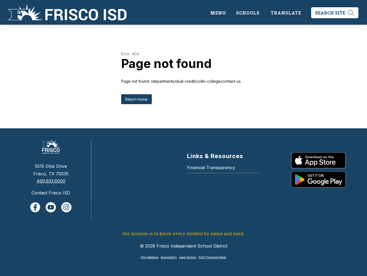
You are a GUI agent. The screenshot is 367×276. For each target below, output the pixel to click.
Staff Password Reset (212, 257)
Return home (136, 99)
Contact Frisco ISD (50, 192)
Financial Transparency (211, 167)
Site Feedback (150, 257)
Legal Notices (187, 257)
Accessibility (169, 257)
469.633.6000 (51, 181)
